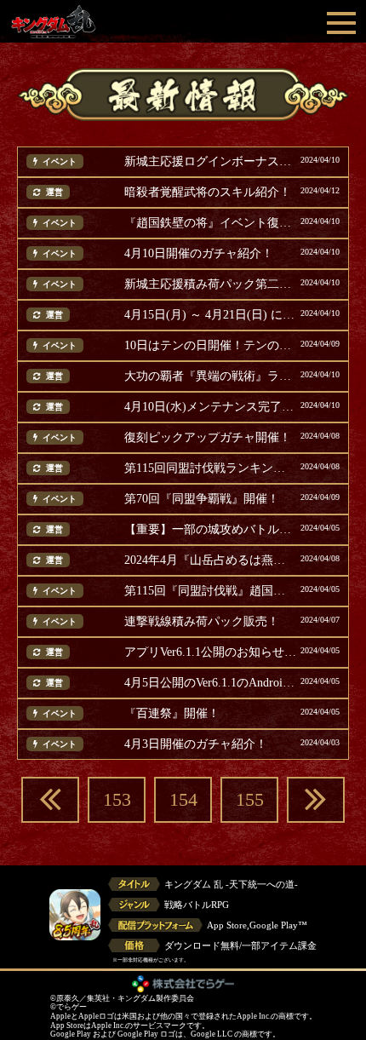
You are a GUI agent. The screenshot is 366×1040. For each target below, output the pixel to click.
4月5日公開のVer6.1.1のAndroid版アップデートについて (210, 683)
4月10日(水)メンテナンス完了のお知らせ (210, 407)
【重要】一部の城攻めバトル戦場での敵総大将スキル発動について (210, 530)
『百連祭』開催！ (172, 714)
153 (117, 799)
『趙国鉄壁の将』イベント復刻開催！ (210, 223)
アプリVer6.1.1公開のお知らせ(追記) (210, 652)
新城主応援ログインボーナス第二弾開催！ (210, 162)
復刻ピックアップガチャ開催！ (207, 438)
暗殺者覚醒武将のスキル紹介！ (207, 192)
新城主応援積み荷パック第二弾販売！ (210, 284)
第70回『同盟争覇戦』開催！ (201, 499)
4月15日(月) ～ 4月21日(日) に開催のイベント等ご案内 (210, 315)
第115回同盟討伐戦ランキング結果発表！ (210, 468)
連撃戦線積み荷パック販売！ (201, 622)
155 (250, 799)
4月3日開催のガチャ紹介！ (195, 744)
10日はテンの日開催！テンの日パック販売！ (210, 346)
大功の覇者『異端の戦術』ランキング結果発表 (210, 376)
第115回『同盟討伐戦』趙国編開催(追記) (210, 591)
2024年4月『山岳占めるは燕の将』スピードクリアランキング (210, 560)
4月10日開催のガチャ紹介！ (198, 254)
